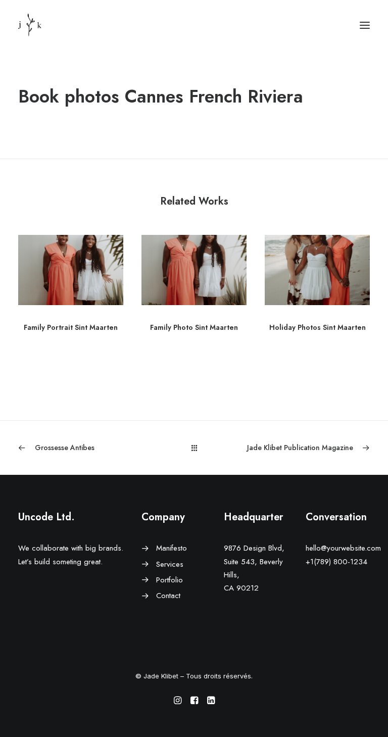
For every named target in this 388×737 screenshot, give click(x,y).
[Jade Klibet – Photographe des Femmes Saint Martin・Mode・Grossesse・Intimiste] (29, 25)
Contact (168, 595)
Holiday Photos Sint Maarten (317, 327)
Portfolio (169, 579)
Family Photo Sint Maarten (194, 327)
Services (169, 564)
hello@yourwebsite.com (343, 548)
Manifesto (171, 548)
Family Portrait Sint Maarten (71, 327)
